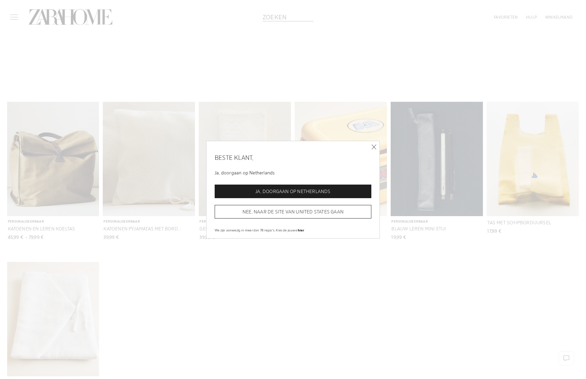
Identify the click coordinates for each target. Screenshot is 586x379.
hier (301, 230)
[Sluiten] (374, 147)
